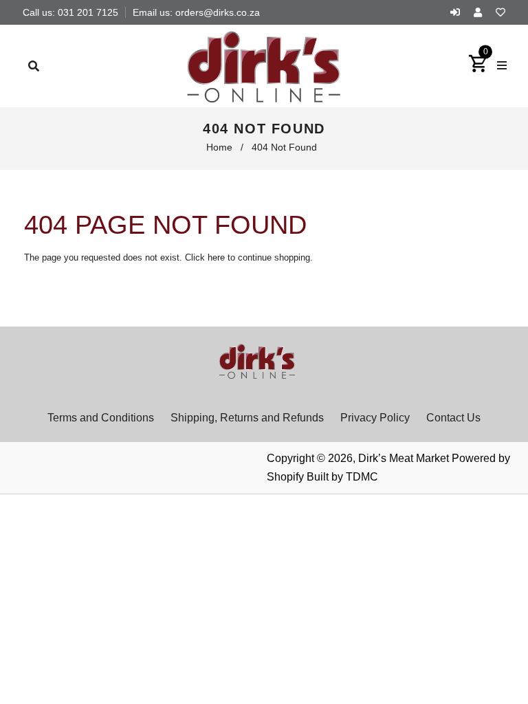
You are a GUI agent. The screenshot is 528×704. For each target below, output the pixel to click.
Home (219, 147)
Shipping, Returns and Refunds (247, 418)
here (216, 257)
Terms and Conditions (100, 418)
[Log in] (458, 12)
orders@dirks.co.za (217, 12)
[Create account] (481, 12)
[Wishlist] (500, 12)
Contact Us (453, 418)
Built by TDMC (342, 477)
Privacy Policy (375, 418)
